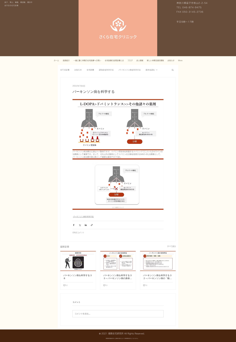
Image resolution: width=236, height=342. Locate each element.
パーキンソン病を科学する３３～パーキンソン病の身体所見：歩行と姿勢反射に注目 (117, 277)
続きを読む (150, 70)
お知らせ (78, 70)
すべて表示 (171, 246)
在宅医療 (90, 70)
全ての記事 (64, 70)
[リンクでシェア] (92, 225)
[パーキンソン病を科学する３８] (78, 261)
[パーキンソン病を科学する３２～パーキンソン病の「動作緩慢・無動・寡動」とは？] (158, 261)
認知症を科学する (106, 70)
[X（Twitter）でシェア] (80, 225)
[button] (172, 70)
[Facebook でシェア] (74, 225)
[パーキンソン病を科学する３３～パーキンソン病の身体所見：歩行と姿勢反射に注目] (118, 261)
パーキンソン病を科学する (130, 70)
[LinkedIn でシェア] (86, 225)
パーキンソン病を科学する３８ (77, 277)
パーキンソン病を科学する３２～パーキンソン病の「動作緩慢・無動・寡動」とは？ (157, 277)
